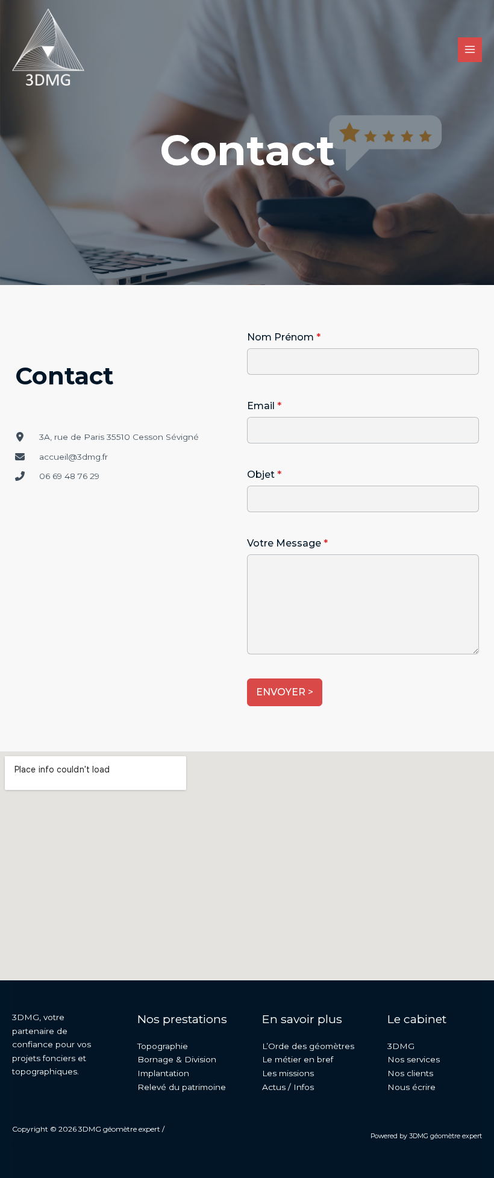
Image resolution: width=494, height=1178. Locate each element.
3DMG (400, 1046)
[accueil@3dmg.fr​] (61, 457)
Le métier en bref (297, 1059)
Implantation (163, 1073)
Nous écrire (411, 1087)
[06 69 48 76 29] (57, 476)
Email (264, 406)
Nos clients (410, 1073)
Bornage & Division (176, 1059)
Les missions (288, 1073)
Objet (264, 474)
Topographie (162, 1046)
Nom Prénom (283, 337)
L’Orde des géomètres (308, 1046)
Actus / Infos (288, 1087)
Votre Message (287, 543)
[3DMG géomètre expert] (48, 49)
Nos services (413, 1059)
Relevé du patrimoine (181, 1087)
